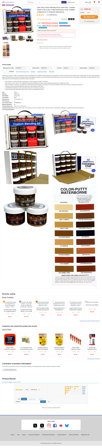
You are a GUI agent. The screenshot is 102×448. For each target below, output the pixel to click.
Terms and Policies (74, 434)
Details (58, 34)
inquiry (24, 434)
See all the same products (93, 358)
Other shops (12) (42, 39)
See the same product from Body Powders (90, 320)
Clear (49, 401)
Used (54, 26)
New (52, 23)
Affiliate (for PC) (85, 434)
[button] (99, 2)
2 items (83, 390)
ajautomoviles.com (9, 2)
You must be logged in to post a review (11, 382)
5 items (83, 388)
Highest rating (32, 399)
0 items (83, 393)
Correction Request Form (10, 369)
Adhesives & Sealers (42, 71)
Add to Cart (90, 17)
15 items (84, 386)
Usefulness (41, 399)
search (64, 2)
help (18, 434)
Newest (24, 399)
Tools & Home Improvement (22, 71)
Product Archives (61, 434)
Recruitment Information (48, 434)
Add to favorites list (90, 21)
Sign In (87, 2)
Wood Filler (51, 71)
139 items (34, 389)
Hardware (33, 71)
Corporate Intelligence (34, 434)
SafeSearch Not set (71, 2)
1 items (83, 391)
